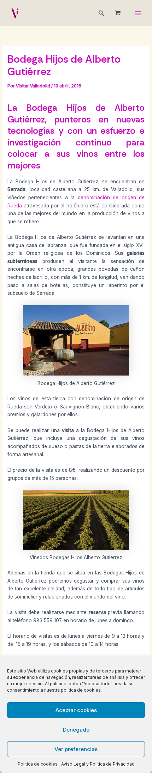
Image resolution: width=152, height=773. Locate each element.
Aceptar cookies (76, 710)
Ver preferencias (76, 749)
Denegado (76, 729)
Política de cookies (38, 764)
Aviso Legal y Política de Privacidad (98, 764)
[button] (101, 13)
